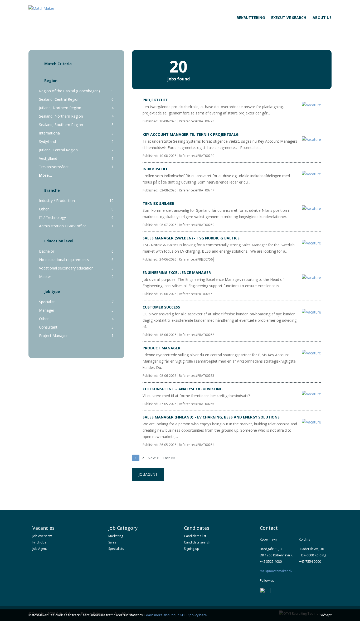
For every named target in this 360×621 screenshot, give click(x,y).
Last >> (169, 457)
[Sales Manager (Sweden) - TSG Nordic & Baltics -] (310, 242)
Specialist (47, 301)
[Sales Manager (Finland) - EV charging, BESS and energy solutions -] (310, 422)
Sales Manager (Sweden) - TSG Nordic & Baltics (191, 237)
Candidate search (197, 542)
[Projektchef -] (310, 104)
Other (45, 208)
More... (45, 175)
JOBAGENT (148, 474)
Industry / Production (57, 200)
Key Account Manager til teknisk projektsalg (191, 134)
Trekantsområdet (54, 166)
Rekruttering (251, 17)
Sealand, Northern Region (61, 116)
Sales (112, 542)
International (50, 133)
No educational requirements (64, 259)
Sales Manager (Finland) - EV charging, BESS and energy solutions (211, 417)
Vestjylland (48, 158)
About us (322, 17)
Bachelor (47, 251)
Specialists (116, 548)
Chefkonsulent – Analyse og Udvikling (182, 388)
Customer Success (161, 307)
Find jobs (39, 542)
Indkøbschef (155, 168)
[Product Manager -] (310, 352)
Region (50, 80)
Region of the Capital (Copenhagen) (70, 90)
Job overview (42, 536)
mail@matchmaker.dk (276, 571)
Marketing (115, 536)
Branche (52, 190)
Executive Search (288, 17)
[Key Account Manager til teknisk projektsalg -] (310, 139)
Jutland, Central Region (59, 149)
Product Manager (161, 347)
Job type (52, 291)
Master (45, 276)
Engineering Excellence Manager (177, 272)
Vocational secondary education (67, 268)
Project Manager (54, 335)
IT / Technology (53, 217)
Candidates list (195, 536)
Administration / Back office (64, 225)
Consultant (49, 327)
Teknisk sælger (158, 203)
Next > (153, 457)
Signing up (191, 548)
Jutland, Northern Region (60, 107)
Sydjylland (48, 141)
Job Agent (39, 548)
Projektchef (155, 99)
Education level (58, 240)
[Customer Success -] (310, 312)
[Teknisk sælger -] (310, 208)
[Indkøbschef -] (310, 173)
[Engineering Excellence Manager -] (310, 277)
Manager (47, 310)
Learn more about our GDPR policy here (175, 615)
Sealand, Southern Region (61, 124)
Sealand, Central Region (60, 99)
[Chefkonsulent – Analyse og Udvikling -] (310, 393)
